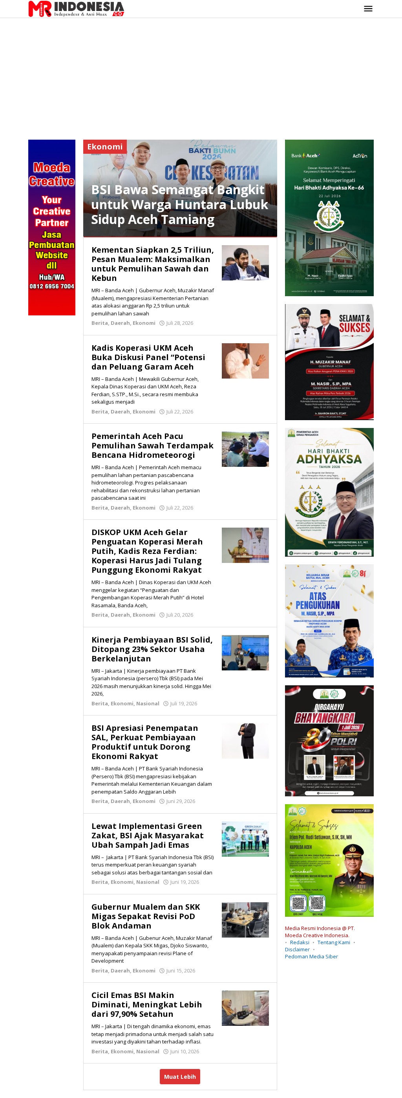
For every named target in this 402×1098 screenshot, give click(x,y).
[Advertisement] (201, 77)
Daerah (120, 322)
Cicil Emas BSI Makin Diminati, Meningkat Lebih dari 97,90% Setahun (146, 1004)
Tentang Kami (334, 942)
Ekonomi (144, 322)
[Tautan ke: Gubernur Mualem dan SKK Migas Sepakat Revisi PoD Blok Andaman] (245, 919)
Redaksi (299, 942)
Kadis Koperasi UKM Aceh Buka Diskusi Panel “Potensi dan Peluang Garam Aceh (148, 357)
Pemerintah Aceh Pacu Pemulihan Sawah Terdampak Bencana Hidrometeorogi (152, 445)
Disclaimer (297, 949)
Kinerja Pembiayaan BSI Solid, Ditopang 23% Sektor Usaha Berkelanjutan (152, 649)
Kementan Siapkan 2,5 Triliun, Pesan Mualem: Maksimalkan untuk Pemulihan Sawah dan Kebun (152, 263)
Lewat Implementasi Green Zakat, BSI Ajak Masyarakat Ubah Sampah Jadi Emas (147, 835)
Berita (99, 322)
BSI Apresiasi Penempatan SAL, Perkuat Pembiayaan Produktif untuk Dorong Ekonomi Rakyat (144, 742)
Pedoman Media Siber (311, 956)
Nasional (147, 703)
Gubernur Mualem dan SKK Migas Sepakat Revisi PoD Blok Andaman (145, 916)
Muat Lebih (180, 1076)
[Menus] (368, 9)
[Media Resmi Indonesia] (76, 8)
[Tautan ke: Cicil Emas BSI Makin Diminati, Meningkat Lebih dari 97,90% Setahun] (245, 1007)
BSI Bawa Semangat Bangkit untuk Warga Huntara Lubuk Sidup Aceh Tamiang (179, 204)
